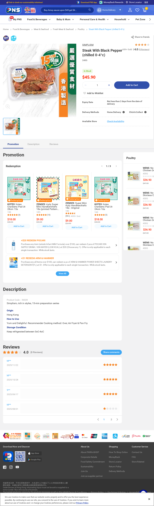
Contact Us (137, 452)
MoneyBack (114, 457)
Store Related (138, 461)
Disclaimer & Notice (117, 492)
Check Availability (115, 121)
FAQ (134, 457)
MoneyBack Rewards (113, 2)
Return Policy (115, 466)
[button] (109, 10)
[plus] (109, 85)
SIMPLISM (88, 44)
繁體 (146, 2)
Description (34, 144)
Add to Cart (132, 85)
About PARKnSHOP (90, 452)
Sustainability (87, 466)
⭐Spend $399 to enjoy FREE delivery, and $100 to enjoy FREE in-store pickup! (37, 2)
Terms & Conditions (78, 492)
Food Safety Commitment (93, 461)
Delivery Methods (117, 471)
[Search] (90, 10)
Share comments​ (111, 352)
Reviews (53, 144)
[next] (150, 19)
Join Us (84, 471)
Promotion (13, 144)
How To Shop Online (118, 452)
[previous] (98, 419)
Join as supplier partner (92, 476)
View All (62, 273)
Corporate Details (89, 457)
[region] (77, 499)
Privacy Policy (97, 492)
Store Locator (135, 2)
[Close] (149, 499)
